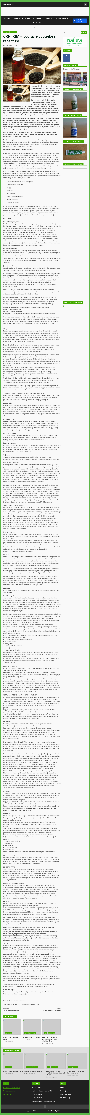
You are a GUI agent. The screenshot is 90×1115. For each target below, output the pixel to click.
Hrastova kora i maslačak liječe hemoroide (77, 1061)
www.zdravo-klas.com (18, 1001)
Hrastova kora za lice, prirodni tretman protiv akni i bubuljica (51, 1027)
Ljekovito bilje (29, 18)
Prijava (62, 1087)
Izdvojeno (6, 32)
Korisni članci (37, 22)
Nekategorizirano (73, 1067)
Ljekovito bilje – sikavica (52, 1010)
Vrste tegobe (17, 18)
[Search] (70, 20)
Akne (45, 1033)
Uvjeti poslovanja (9, 1091)
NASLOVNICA (7, 18)
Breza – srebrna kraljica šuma (12, 1027)
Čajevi (38, 18)
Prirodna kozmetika (62, 18)
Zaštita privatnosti (9, 1094)
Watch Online (80, 20)
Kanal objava (64, 1091)
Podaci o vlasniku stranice (11, 1087)
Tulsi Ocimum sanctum (11, 1010)
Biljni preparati (48, 18)
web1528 (5, 45)
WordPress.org (65, 1098)
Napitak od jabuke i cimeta (32, 1027)
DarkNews (51, 1111)
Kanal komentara (65, 1094)
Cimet (26, 1033)
